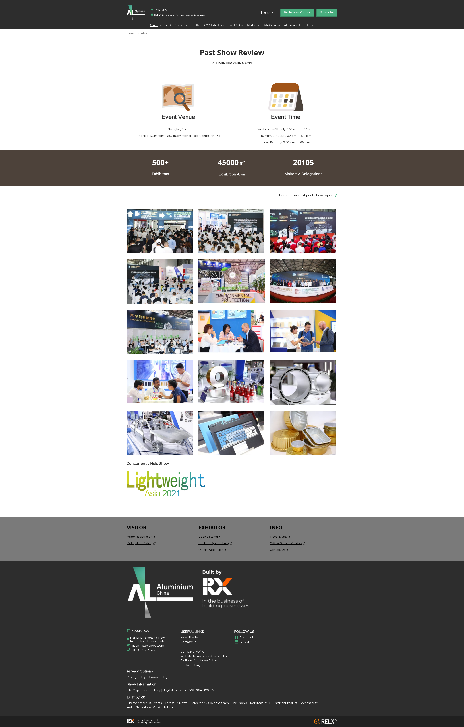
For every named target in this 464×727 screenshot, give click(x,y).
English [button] (266, 13)
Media (251, 25)
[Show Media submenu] (258, 25)
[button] (297, 13)
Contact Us (277, 549)
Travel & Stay (235, 25)
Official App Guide (210, 549)
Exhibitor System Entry (213, 543)
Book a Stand (207, 536)
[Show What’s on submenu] (279, 25)
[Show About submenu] (160, 25)
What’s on (270, 25)
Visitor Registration (139, 536)
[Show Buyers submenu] (186, 25)
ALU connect (292, 25)
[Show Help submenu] (312, 25)
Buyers (179, 25)
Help (307, 25)
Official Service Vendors (286, 543)
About (154, 25)
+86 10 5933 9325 (143, 650)
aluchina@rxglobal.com (147, 645)
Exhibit (196, 25)
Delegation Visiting (139, 543)
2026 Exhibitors (214, 25)
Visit (168, 25)
